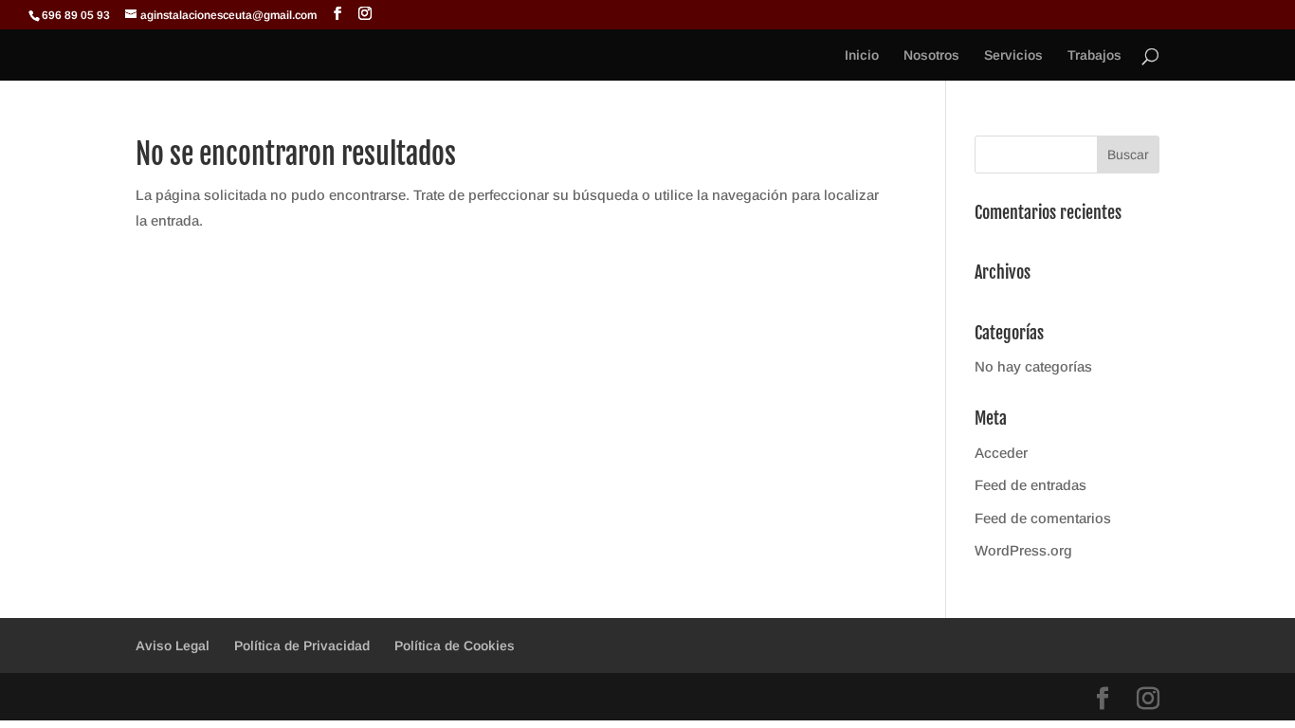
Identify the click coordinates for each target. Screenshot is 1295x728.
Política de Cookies (454, 645)
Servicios (1013, 55)
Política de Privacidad (302, 645)
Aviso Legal (173, 645)
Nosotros (931, 55)
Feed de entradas (1030, 485)
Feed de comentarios (1043, 518)
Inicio (862, 55)
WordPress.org (1023, 550)
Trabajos (1094, 55)
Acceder (1001, 453)
